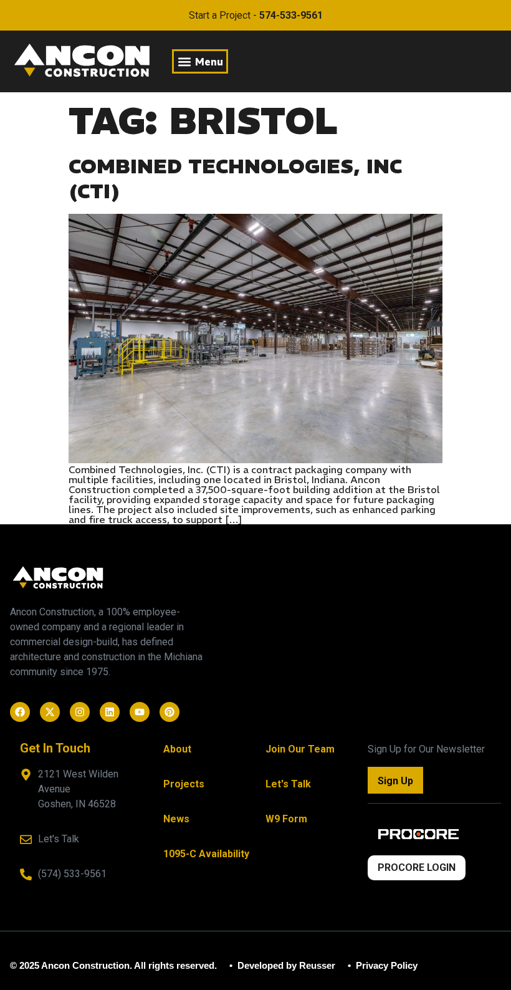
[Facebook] (20, 712)
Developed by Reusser (285, 965)
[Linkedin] (110, 712)
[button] (200, 61)
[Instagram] (80, 712)
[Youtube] (140, 712)
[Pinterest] (169, 712)
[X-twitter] (50, 712)
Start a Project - (256, 15)
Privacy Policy (385, 965)
